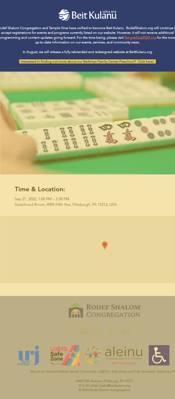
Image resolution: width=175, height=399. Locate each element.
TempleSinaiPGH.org (140, 37)
